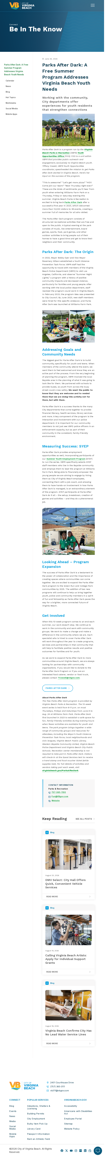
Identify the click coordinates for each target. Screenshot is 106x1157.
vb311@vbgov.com (59, 1090)
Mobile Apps (12, 1135)
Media (12, 1121)
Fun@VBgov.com (60, 797)
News (12, 1116)
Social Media (12, 1127)
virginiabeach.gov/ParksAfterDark (60, 770)
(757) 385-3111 (57, 1086)
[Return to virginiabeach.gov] (23, 1086)
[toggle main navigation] (93, 5)
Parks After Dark (73, 202)
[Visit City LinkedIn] (85, 1150)
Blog (11, 1106)
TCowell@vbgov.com (69, 678)
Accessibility (70, 1106)
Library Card (33, 1128)
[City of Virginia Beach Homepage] (21, 6)
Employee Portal (73, 1118)
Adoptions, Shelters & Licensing (38, 1107)
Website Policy (72, 1128)
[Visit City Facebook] (62, 1150)
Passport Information (38, 1134)
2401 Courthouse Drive (62, 1082)
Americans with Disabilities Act (78, 1112)
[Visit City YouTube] (71, 1150)
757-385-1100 (59, 792)
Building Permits (35, 1113)
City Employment (36, 1118)
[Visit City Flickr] (80, 1150)
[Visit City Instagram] (76, 1150)
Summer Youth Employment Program (66, 459)
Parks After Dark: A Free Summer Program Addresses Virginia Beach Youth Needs (16, 69)
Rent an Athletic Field (38, 1139)
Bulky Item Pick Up (37, 1123)
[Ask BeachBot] (98, 1151)
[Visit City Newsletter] (90, 1150)
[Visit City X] (66, 1150)
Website (56, 801)
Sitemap (68, 1123)
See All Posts (84, 819)
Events (12, 1111)
